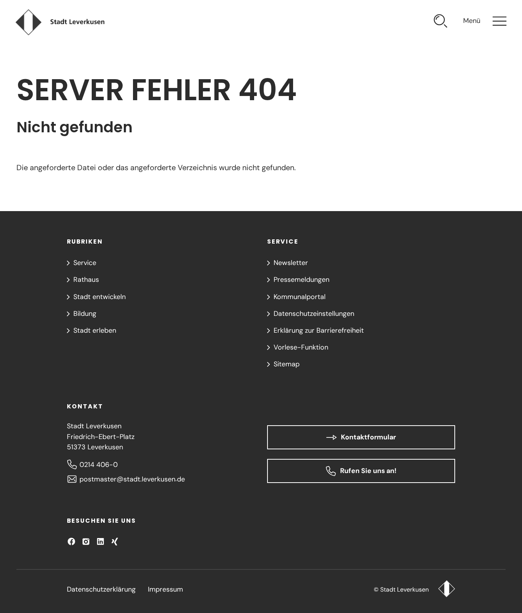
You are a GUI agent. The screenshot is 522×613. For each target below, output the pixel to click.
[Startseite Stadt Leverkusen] (446, 589)
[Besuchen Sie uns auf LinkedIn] (100, 541)
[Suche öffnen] (440, 22)
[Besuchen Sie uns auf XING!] (114, 541)
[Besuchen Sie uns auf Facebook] (71, 541)
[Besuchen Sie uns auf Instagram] (86, 541)
